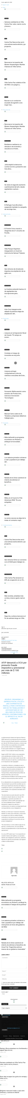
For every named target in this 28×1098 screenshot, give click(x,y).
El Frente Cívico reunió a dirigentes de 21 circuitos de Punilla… (14, 231)
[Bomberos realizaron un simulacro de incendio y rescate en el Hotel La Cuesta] (15, 136)
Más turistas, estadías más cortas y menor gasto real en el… (14, 598)
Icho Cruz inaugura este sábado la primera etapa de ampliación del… (14, 312)
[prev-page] (4, 108)
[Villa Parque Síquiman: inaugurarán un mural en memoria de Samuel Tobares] (15, 240)
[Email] (17, 859)
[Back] (1, 625)
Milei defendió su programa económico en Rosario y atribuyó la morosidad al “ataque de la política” (13, 902)
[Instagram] (3, 624)
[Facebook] (2, 624)
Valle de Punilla (6, 214)
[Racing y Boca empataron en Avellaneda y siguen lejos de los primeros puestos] (14, 1044)
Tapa (4, 7)
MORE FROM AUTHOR (8, 884)
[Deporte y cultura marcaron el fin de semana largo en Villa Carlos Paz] (15, 608)
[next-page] (5, 108)
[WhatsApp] (14, 859)
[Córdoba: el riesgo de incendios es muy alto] (15, 345)
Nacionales (5, 423)
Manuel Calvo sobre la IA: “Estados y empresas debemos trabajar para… (15, 416)
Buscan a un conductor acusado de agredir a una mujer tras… (13, 103)
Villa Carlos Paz (6, 109)
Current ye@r (4, 992)
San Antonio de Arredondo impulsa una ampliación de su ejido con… (14, 271)
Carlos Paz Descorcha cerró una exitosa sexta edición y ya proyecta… (14, 44)
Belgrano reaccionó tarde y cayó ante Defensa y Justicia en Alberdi (12, 1091)
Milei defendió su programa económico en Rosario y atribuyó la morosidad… (14, 439)
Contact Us (22, 1036)
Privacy (10, 1036)
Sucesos (6, 97)
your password (5, 637)
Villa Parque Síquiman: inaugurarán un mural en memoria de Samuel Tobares (14, 251)
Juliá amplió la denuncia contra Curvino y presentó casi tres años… (15, 167)
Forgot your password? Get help (9, 640)
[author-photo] (14, 873)
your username (5, 632)
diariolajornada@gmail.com (13, 1028)
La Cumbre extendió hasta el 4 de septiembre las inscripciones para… (15, 291)
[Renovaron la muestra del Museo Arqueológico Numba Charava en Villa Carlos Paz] (15, 54)
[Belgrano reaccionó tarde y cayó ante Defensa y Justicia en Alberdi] (14, 1086)
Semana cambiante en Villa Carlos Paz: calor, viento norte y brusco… (15, 24)
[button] (2, 656)
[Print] (20, 859)
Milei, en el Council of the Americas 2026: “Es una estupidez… (13, 500)
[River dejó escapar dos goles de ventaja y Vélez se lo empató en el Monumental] (14, 1072)
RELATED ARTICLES (7, 882)
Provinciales (6, 318)
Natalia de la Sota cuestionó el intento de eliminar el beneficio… (15, 480)
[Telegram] (23, 859)
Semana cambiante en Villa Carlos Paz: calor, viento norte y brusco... (13, 1063)
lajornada (14, 875)
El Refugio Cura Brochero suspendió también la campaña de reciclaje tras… (15, 207)
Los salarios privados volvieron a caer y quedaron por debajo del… (15, 460)
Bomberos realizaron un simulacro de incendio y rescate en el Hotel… (12, 147)
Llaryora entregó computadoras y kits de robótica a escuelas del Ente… (15, 373)
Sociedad (6, 18)
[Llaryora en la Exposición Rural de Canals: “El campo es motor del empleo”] (15, 324)
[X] (4, 624)
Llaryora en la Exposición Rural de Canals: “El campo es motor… (15, 335)
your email (4, 647)
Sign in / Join (6, 4)
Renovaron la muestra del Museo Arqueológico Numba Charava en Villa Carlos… (14, 65)
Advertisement (16, 1036)
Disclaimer (5, 1036)
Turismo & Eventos (7, 525)
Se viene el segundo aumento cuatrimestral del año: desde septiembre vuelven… (14, 187)
